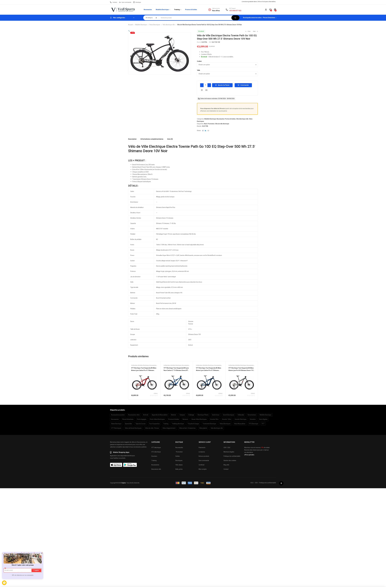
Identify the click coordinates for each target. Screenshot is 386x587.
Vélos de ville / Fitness (152, 428)
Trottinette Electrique (209, 424)
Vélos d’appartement (169, 428)
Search (235, 17)
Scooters (253, 419)
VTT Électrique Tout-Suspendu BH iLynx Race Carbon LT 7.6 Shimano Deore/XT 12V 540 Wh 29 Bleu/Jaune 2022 (176, 370)
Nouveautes (220, 119)
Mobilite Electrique (141, 25)
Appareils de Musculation (160, 415)
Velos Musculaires (239, 424)
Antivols (145, 415)
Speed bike (128, 424)
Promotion (211, 124)
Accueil (130, 25)
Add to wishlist (202, 90)
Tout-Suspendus (154, 424)
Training (165, 424)
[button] (129, 31)
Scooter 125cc (226, 419)
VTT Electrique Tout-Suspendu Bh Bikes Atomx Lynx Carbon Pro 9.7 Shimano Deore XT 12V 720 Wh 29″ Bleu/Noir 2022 (209, 370)
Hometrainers (252, 415)
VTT (263, 424)
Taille (198, 70)
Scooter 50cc (214, 419)
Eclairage (191, 415)
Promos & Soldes (230, 119)
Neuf (205, 124)
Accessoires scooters (118, 415)
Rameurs (185, 419)
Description (132, 139)
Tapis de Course (141, 424)
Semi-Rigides (263, 419)
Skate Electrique (116, 424)
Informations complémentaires (152, 139)
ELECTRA (204, 42)
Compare (206, 90)
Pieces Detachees (127, 419)
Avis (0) (170, 139)
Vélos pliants (203, 428)
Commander (244, 85)
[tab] (132, 139)
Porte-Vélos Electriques (157, 419)
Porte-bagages (141, 419)
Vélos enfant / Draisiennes (187, 428)
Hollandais (134, 365)
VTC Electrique (253, 424)
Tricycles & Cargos (193, 424)
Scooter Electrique (240, 419)
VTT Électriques (116, 428)
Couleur (199, 61)
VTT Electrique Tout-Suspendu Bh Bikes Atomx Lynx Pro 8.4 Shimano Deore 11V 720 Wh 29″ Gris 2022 (241, 370)
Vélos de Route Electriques (133, 428)
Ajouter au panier (224, 85)
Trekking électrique (178, 424)
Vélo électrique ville (169, 25)
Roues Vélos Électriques (199, 419)
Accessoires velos (134, 415)
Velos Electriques (154, 25)
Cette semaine (216, 8)
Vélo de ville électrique (222, 124)
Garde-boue (215, 415)
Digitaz (124, 483)
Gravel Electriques (228, 415)
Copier (36, 570)
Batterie (173, 415)
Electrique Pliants (203, 415)
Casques (182, 415)
